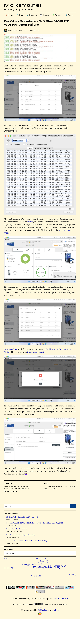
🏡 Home (9, 15)
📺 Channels (31, 15)
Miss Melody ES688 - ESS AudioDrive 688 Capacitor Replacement (16, 488)
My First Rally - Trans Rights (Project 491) (22, 517)
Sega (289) (52, 560)
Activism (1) (42, 565)
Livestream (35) (9, 564)
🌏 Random (57, 15)
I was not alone (10, 349)
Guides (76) (18, 576)
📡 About (69, 15)
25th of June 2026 (61, 598)
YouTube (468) (47, 569)
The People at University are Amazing (20, 535)
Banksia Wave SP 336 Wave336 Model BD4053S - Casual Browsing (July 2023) (34, 523)
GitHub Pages (43, 610)
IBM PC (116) (59, 569)
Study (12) (36, 567)
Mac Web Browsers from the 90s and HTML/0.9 (59, 487)
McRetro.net (23, 5)
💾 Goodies (44, 15)
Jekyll (56, 610)
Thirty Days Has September (16, 529)
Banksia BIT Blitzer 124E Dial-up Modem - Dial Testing (26, 541)
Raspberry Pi (34, 30)
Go (73, 506)
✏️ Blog (20, 15)
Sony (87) (52, 563)
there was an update (36, 352)
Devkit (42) (32, 565)
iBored (30, 222)
